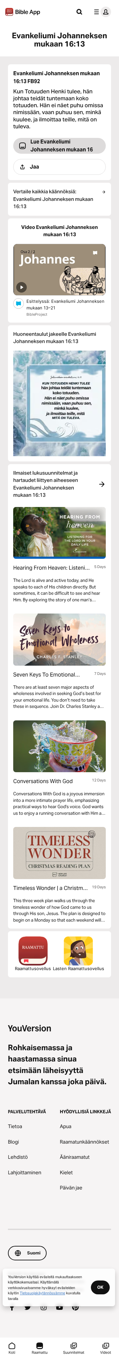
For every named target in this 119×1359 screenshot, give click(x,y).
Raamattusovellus (33, 968)
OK (100, 1287)
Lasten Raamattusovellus (78, 968)
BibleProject (36, 314)
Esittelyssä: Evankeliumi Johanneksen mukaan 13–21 (65, 304)
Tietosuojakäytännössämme (42, 1292)
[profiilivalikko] (101, 11)
